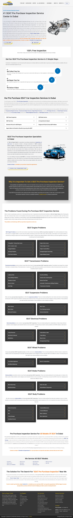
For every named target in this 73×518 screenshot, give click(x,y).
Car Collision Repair (41, 511)
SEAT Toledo (35, 463)
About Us (21, 503)
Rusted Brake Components (46, 387)
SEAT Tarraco (22, 461)
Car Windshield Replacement (43, 508)
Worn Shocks (11, 306)
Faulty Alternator (11, 332)
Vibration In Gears (12, 280)
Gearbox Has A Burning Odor (46, 277)
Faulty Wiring (43, 335)
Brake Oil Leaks (43, 384)
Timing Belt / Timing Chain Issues (15, 243)
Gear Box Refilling (44, 274)
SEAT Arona (22, 464)
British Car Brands (58, 500)
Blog (21, 505)
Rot (9, 413)
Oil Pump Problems (12, 251)
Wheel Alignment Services (43, 498)
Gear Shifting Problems (13, 277)
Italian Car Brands (58, 499)
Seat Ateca (9, 461)
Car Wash (39, 512)
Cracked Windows (44, 410)
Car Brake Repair (41, 500)
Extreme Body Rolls (44, 312)
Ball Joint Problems (12, 312)
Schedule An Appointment (24, 450)
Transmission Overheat (45, 286)
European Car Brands (59, 498)
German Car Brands (59, 502)
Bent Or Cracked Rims (44, 361)
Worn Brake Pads (11, 384)
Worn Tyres (42, 306)
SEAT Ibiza (22, 463)
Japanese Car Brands (59, 495)
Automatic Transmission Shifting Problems (49, 283)
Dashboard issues (12, 419)
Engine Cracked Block (44, 248)
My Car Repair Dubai (14, 478)
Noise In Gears (11, 283)
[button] (67, 3)
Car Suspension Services (42, 499)
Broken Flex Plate (44, 280)
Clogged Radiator (12, 248)
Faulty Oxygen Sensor (44, 246)
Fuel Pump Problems (12, 254)
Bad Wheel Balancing (12, 364)
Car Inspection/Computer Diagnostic (44, 509)
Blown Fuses (42, 338)
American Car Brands (59, 496)
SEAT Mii (47, 463)
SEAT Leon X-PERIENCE (11, 464)
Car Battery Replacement (42, 503)
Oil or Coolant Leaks (12, 246)
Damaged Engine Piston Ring (46, 251)
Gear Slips (10, 286)
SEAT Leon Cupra (49, 461)
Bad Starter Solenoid (12, 335)
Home (21, 495)
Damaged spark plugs (44, 341)
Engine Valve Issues (44, 243)
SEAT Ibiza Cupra (36, 464)
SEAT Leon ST (9, 463)
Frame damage (11, 416)
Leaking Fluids (11, 274)
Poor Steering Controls (45, 309)
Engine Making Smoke (45, 254)
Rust (9, 410)
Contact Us (22, 502)
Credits (30, 516)
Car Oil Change (40, 505)
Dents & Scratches (12, 407)
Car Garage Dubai (23, 498)
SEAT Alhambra (36, 461)
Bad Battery (10, 338)
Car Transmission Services (43, 502)
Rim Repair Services (41, 496)
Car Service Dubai (23, 496)
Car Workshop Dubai (24, 499)
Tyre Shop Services (41, 495)
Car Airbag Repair (41, 506)
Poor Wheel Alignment (13, 361)
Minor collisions (43, 413)
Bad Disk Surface (11, 387)
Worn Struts (10, 309)
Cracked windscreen (44, 407)
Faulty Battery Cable (44, 332)
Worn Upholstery (43, 416)
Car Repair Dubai (23, 500)
